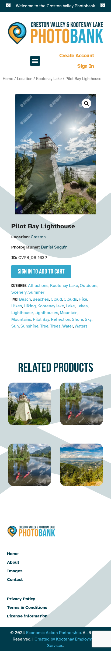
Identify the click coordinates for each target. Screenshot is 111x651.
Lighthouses (46, 312)
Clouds (70, 299)
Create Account (76, 55)
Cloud (56, 299)
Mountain (69, 312)
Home (8, 78)
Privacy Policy (21, 599)
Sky (88, 319)
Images (15, 571)
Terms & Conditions (27, 607)
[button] (35, 61)
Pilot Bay (41, 319)
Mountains (21, 319)
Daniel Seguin (54, 247)
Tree (44, 326)
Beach (25, 299)
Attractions (38, 285)
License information (27, 616)
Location (24, 78)
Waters (81, 326)
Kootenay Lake (49, 78)
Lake (70, 306)
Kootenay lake (50, 306)
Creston (38, 237)
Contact (15, 579)
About (13, 562)
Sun (15, 326)
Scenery (19, 292)
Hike (83, 299)
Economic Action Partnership (53, 632)
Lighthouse (22, 312)
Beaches (41, 299)
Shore (77, 319)
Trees (55, 326)
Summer (36, 292)
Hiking (30, 306)
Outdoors (89, 285)
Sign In (85, 66)
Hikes (16, 306)
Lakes (82, 306)
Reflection (60, 319)
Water (67, 326)
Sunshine (29, 326)
